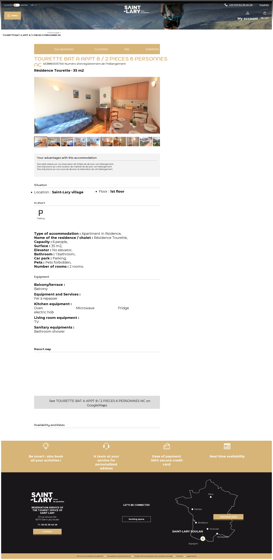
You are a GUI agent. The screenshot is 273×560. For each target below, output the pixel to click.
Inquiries (264, 4)
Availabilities (152, 49)
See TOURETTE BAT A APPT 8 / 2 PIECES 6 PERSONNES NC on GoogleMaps (99, 403)
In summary (101, 49)
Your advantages (63, 49)
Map (126, 49)
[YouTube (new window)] (140, 510)
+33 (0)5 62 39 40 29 (241, 4)
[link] (17, 5)
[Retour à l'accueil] (136, 13)
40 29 (54, 524)
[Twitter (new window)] (147, 510)
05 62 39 (46, 524)
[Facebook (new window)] (126, 510)
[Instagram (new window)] (133, 510)
